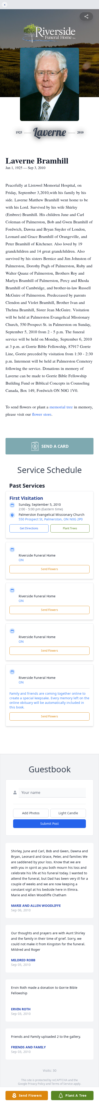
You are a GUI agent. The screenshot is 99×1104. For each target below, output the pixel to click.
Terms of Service (62, 1084)
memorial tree (61, 407)
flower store (41, 414)
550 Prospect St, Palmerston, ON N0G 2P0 (51, 519)
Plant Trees (70, 528)
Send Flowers (49, 569)
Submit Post (49, 823)
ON (21, 560)
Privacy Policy (36, 1084)
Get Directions (29, 528)
